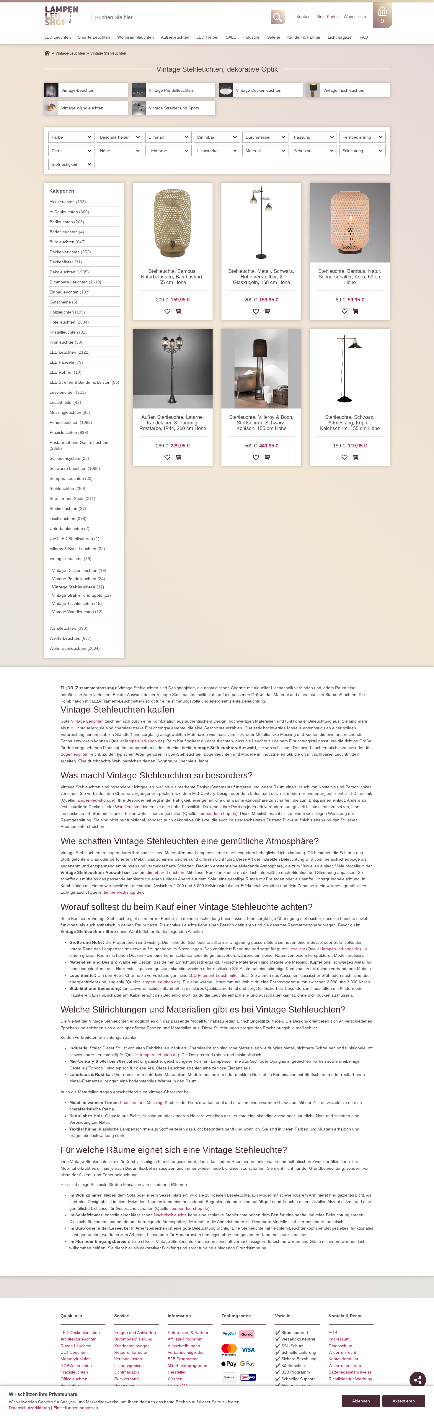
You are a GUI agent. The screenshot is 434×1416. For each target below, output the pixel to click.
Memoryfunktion (76, 1358)
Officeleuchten (74, 1378)
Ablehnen (361, 1401)
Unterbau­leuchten (69, 528)
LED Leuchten (57, 37)
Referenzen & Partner (188, 1332)
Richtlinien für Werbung (350, 1378)
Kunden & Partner (304, 37)
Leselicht (296, 948)
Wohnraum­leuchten (135, 37)
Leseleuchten (68, 392)
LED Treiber (207, 37)
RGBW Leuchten (76, 1365)
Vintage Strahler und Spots (81, 595)
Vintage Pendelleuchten (78, 578)
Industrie (251, 37)
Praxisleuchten (69, 432)
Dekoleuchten (69, 272)
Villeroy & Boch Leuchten (77, 548)
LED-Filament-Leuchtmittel (214, 975)
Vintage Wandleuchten (77, 611)
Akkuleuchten (68, 201)
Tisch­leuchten (68, 518)
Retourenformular (130, 1352)
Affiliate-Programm (185, 1339)
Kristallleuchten (68, 332)
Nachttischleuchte (170, 1214)
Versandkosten (128, 1358)
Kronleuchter (66, 342)
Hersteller (177, 1372)
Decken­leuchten (70, 252)
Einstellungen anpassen (75, 1407)
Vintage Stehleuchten (78, 587)
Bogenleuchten (75, 754)
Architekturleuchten (79, 1339)
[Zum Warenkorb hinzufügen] (178, 312)
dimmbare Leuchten (165, 872)
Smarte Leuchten (94, 37)
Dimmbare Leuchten (75, 282)
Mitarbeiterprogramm (187, 1365)
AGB (333, 1332)
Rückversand (126, 1378)
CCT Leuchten (74, 1352)
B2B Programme (183, 1358)
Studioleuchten (68, 508)
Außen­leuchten (175, 37)
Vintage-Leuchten (71, 558)
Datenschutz (340, 1345)
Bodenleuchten (67, 231)
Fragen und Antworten (135, 1332)
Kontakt (303, 16)
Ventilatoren (72, 1385)
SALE (231, 37)
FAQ (364, 37)
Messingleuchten (70, 412)
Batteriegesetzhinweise (350, 1372)
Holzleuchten (67, 312)
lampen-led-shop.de (144, 741)
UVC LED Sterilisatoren (74, 538)
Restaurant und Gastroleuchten (79, 445)
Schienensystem (69, 458)
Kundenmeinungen (132, 1345)
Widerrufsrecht (342, 1352)
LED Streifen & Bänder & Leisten (84, 382)
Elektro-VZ (177, 1385)
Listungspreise (127, 1365)
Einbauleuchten (70, 292)
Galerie (273, 37)
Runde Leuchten (76, 1345)
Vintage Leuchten (87, 721)
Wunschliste (355, 16)
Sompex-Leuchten (71, 478)
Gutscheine (63, 302)
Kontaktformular (343, 1358)
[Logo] (61, 24)
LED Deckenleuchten (80, 1332)
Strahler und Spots (72, 498)
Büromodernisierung (133, 1339)
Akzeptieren (404, 1401)
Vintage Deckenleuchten (79, 570)
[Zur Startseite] (47, 53)
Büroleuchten (68, 241)
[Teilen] (418, 1380)
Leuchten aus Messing (141, 1102)
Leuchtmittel (65, 402)
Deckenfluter (66, 262)
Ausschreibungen (184, 1345)
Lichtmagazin (340, 37)
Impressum (339, 1339)
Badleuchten (67, 221)
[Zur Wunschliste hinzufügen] (167, 312)
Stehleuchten (67, 488)
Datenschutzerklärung (29, 1407)
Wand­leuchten (68, 628)
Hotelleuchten (69, 322)
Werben (175, 1378)
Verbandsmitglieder (186, 1352)
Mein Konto (327, 16)
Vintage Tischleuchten (77, 603)
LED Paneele (66, 362)
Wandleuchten (128, 806)
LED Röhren (65, 372)
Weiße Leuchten (71, 638)
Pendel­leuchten (71, 422)
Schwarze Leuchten (75, 468)
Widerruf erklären (345, 1365)
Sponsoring (125, 1385)
